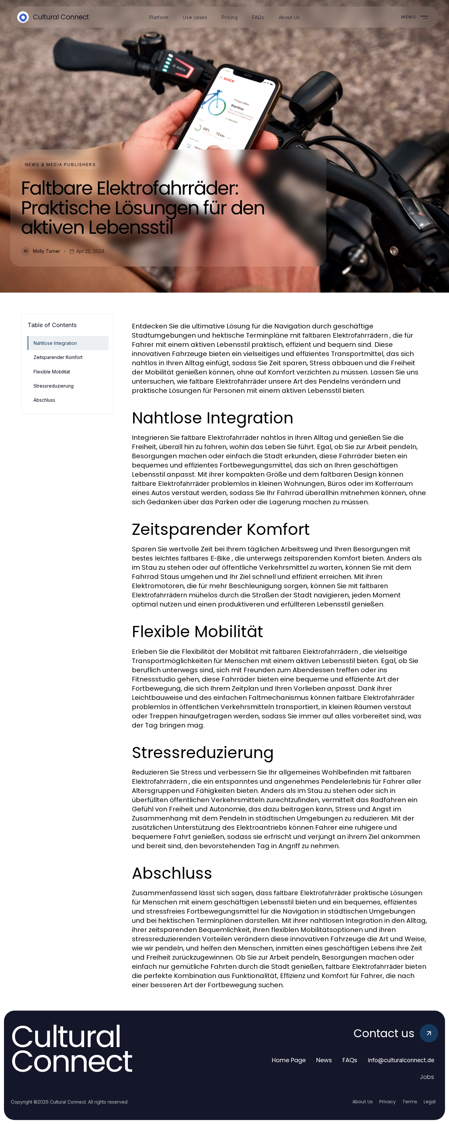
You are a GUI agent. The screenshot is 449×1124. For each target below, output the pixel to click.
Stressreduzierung (54, 386)
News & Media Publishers (60, 164)
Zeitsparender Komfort (58, 357)
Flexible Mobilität (52, 371)
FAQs (350, 1060)
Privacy (387, 1101)
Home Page (289, 1060)
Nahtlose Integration (55, 343)
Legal (430, 1101)
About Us (362, 1101)
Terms (409, 1101)
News (324, 1060)
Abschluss (44, 400)
